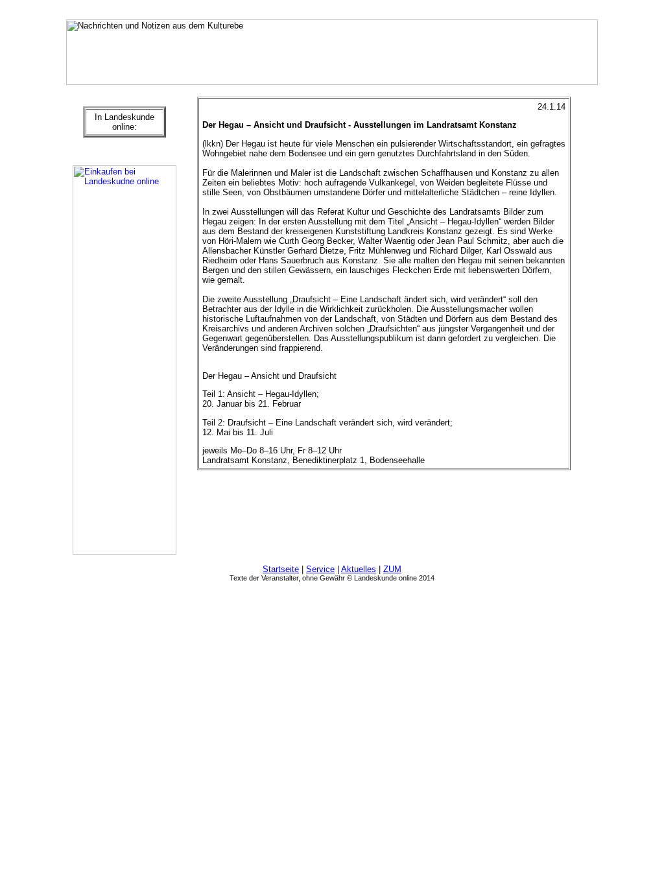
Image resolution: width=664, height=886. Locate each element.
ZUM (392, 569)
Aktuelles (358, 569)
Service (320, 569)
